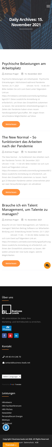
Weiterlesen (11, 124)
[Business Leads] (19, 21)
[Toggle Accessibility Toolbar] (6, 427)
